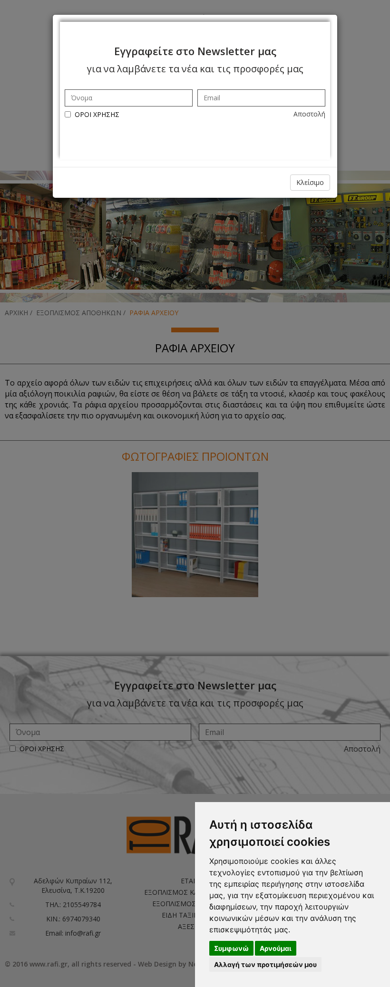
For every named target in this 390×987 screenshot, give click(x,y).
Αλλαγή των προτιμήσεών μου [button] (265, 964)
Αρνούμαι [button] (276, 948)
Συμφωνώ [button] (231, 948)
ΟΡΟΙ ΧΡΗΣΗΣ (97, 114)
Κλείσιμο (310, 182)
